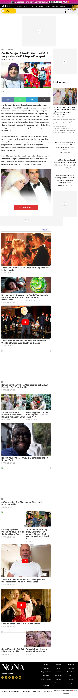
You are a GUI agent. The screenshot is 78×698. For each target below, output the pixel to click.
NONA (3, 49)
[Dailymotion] (66, 12)
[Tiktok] (13, 677)
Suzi (4, 59)
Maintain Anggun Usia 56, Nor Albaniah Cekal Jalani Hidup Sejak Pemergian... (64, 110)
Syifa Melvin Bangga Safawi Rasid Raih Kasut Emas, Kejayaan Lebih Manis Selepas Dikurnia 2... (65, 162)
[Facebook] (66, 10)
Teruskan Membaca (26, 207)
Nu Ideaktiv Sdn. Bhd (67, 690)
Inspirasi (10, 49)
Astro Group (66, 693)
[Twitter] (70, 10)
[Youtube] (16, 677)
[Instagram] (68, 10)
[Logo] (6, 6)
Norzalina (61, 168)
